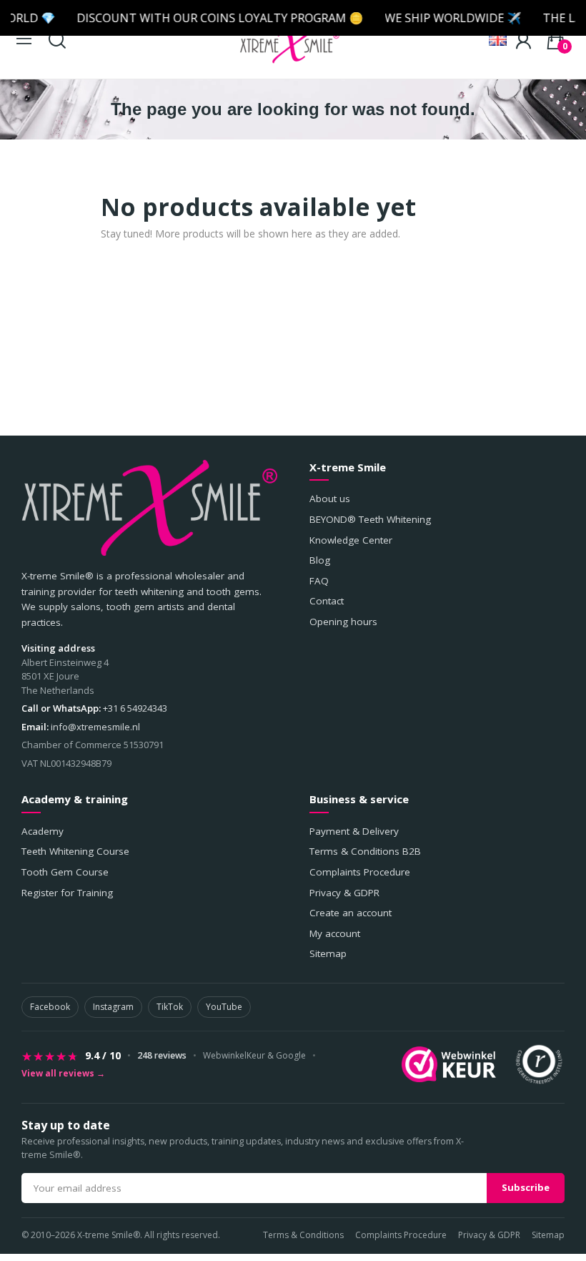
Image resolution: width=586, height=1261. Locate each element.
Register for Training (67, 892)
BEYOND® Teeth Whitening (370, 519)
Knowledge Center (350, 540)
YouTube (224, 1007)
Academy (42, 831)
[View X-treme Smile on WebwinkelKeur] (449, 1064)
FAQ (319, 580)
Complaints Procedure (359, 871)
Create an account (350, 912)
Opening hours (343, 621)
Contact (326, 600)
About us (329, 498)
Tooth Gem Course (65, 871)
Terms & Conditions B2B (365, 851)
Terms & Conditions (303, 1235)
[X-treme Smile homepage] (149, 508)
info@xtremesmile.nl (95, 726)
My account (334, 933)
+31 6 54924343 (135, 708)
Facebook (50, 1007)
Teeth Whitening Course (75, 851)
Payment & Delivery (354, 831)
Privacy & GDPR (344, 892)
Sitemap (328, 953)
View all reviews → (63, 1073)
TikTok (170, 1007)
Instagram (113, 1007)
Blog (319, 560)
